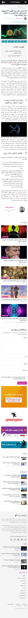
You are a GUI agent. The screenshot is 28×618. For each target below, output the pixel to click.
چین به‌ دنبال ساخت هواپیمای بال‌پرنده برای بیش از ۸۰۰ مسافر (11, 495)
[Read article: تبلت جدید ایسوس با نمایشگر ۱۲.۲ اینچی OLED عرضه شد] (24, 555)
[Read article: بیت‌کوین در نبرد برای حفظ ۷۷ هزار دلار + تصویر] (14, 272)
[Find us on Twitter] (25, 539)
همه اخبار (17, 604)
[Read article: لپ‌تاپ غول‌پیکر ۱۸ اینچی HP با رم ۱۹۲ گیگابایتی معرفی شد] (24, 503)
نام (25, 356)
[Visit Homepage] (15, 2)
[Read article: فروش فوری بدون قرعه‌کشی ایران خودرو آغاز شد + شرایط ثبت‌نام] (24, 490)
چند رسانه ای (22, 598)
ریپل (16, 85)
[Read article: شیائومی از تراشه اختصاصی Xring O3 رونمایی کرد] (24, 548)
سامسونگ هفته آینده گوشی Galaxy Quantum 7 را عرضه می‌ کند (11, 482)
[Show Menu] (25, 2)
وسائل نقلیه (22, 593)
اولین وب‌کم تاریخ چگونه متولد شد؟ (12, 560)
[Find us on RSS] (11, 539)
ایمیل (25, 363)
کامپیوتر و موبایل (21, 578)
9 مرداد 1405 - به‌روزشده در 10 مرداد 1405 (12, 466)
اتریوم (3, 83)
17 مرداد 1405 (17, 458)
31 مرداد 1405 (19, 282)
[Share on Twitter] (11, 41)
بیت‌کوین (11, 62)
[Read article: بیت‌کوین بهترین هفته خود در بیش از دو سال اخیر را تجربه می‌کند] (14, 310)
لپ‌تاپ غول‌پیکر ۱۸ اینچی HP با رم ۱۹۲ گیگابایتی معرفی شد (12, 502)
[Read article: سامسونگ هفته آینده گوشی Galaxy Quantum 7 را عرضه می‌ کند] (24, 483)
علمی (24, 588)
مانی (23, 243)
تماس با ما (19, 605)
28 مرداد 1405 (16, 504)
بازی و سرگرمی (22, 595)
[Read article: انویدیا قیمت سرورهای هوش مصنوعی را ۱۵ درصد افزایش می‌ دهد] (24, 567)
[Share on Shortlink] (24, 41)
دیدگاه (25, 337)
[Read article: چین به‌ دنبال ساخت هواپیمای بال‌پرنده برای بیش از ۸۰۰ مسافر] (24, 496)
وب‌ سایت (25, 370)
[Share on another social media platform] (4, 41)
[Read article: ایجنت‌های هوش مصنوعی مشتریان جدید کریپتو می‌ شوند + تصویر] (14, 231)
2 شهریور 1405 (19, 243)
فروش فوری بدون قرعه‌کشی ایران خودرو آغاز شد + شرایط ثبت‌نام (11, 489)
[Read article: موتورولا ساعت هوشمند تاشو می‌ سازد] (24, 458)
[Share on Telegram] (17, 41)
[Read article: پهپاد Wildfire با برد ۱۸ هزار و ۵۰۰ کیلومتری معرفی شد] (24, 477)
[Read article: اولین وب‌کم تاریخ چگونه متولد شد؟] (24, 561)
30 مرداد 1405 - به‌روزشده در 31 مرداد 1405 (10, 322)
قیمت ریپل (18, 194)
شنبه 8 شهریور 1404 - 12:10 (8, 18)
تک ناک (25, 6)
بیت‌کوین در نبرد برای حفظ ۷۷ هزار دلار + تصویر (15, 281)
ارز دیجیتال (23, 585)
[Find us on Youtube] (21, 539)
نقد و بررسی (22, 580)
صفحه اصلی (24, 604)
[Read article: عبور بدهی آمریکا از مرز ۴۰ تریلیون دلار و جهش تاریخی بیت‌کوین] (14, 252)
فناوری (23, 575)
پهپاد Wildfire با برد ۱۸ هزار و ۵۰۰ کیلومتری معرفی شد (12, 476)
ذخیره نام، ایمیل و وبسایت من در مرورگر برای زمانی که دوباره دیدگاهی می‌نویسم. (13, 377)
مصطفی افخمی (18, 18)
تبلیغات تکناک (10, 604)
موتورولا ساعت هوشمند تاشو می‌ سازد (11, 457)
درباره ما (25, 605)
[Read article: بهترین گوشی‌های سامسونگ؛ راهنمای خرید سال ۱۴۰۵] (24, 464)
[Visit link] (14, 396)
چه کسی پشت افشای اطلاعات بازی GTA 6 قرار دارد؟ (14, 299)
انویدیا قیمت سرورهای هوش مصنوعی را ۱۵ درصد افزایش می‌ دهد (11, 566)
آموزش (23, 583)
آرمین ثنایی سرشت (21, 322)
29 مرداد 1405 (17, 498)
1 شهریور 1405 (19, 263)
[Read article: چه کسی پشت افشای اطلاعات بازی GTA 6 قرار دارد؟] (14, 291)
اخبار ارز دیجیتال (20, 6)
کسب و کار (23, 590)
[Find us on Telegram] (18, 539)
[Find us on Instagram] (14, 539)
